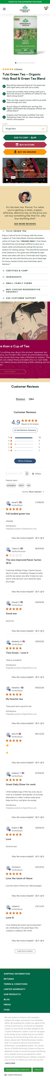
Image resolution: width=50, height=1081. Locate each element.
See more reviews (25, 224)
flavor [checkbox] (21, 485)
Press (7, 1004)
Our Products (12, 994)
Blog (7, 999)
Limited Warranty (14, 989)
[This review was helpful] (36, 538)
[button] (13, 1075)
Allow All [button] (38, 1070)
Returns (9, 979)
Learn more (10, 1063)
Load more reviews (25, 951)
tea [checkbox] (28, 485)
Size (5, 124)
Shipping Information (17, 973)
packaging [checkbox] (11, 485)
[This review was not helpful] (41, 538)
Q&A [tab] (31, 399)
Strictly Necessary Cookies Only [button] (17, 1070)
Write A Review (25, 461)
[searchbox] (15, 473)
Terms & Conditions (15, 984)
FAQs (7, 1009)
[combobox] (33, 492)
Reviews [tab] (20, 399)
